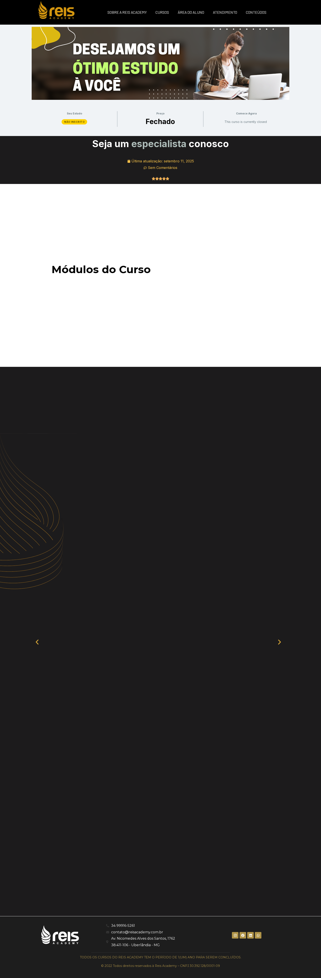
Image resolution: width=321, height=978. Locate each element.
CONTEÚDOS (256, 12)
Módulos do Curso (101, 269)
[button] (39, 641)
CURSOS (162, 12)
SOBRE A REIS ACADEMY (127, 12)
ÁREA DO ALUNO (191, 12)
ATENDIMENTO (225, 12)
